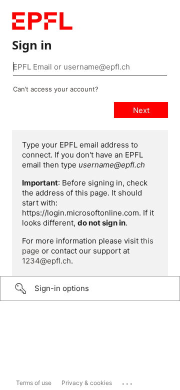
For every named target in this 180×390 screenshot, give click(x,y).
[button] (90, 288)
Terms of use (34, 382)
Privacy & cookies (87, 382)
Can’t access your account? (55, 89)
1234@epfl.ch (46, 261)
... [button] (128, 381)
